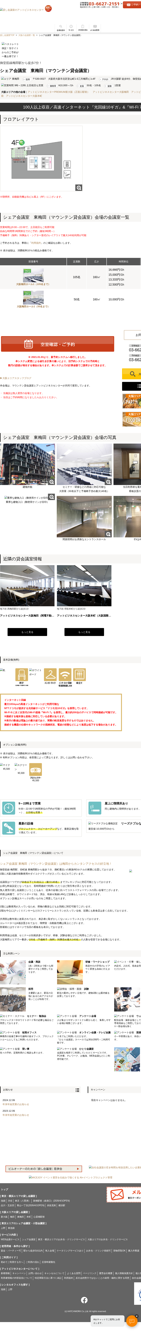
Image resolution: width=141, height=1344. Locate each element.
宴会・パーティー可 (11, 1251)
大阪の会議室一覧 (26, 35)
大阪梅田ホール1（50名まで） (33, 306)
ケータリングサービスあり (70, 1251)
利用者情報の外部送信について (16, 1278)
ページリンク (89, 1273)
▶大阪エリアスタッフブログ (15, 378)
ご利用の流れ (82, 27)
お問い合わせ (35, 1273)
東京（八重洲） (23, 1201)
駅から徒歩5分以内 (33, 1251)
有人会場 (49, 1251)
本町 (28, 1217)
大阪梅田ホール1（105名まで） (33, 284)
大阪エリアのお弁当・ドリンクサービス (108, 1239)
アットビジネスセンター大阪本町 (24, 95)
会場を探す (59, 27)
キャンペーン (19, 1273)
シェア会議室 (28, 1239)
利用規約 (36, 242)
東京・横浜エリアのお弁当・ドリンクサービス (61, 1239)
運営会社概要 (105, 1273)
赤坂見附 (51, 1205)
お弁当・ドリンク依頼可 (98, 1251)
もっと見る (27, 632)
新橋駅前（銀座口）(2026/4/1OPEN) (51, 1201)
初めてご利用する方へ (12, 1262)
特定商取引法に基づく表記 (48, 1278)
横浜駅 (61, 1205)
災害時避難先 (48, 1262)
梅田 (12, 1217)
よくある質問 (95, 27)
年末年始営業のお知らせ (16, 1104)
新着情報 (5, 1273)
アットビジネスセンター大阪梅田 (111, 92)
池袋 (3, 1201)
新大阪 (4, 1217)
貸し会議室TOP (7, 35)
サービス (71, 27)
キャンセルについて (54, 1273)
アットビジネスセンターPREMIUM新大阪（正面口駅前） (59, 92)
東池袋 (11, 1228)
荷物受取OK (119, 1251)
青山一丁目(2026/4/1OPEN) (30, 1205)
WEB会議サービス (10, 1239)
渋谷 (10, 1201)
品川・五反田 (7, 1205)
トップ (4, 1189)
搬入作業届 (133, 1251)
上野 (3, 1228)
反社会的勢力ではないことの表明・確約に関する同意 (102, 1278)
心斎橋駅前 (39, 1217)
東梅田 (20, 1217)
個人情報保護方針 (124, 1273)
